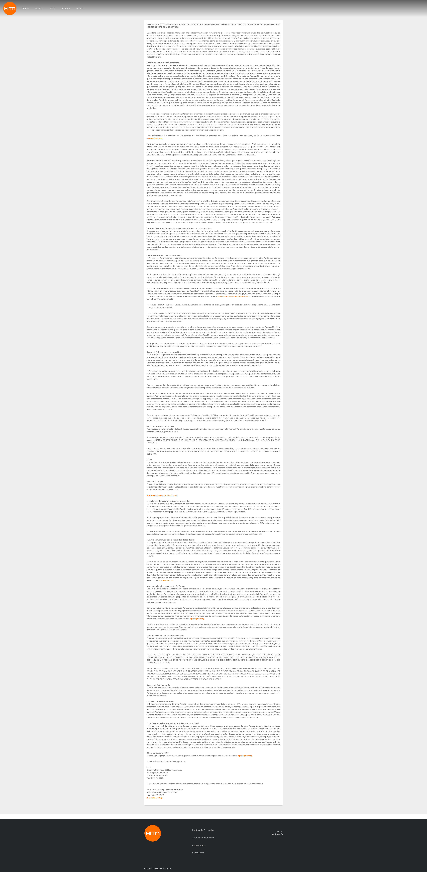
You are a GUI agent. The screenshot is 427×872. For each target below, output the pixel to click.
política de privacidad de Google (232, 296)
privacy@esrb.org (154, 798)
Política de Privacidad (203, 830)
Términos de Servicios (203, 838)
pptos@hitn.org (155, 138)
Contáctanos (198, 845)
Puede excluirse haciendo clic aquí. (162, 495)
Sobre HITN (198, 853)
